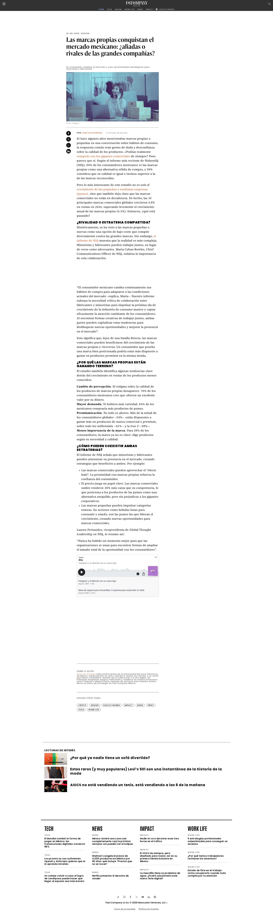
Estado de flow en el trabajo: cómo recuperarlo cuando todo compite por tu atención (207, 873)
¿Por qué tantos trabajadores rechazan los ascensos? (206, 857)
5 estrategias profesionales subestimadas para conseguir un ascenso (208, 841)
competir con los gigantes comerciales (103, 156)
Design (85, 33)
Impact (128, 705)
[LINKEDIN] (148, 897)
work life (197, 828)
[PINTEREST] (154, 897)
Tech (81, 709)
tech (48, 828)
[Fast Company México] (136, 3)
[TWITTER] (136, 897)
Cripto (82, 705)
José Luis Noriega (92, 132)
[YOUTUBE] (142, 897)
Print (151, 705)
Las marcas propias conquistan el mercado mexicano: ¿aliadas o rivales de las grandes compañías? (110, 46)
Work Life (93, 709)
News (140, 705)
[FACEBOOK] (130, 897)
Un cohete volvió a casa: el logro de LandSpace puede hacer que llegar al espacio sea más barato (64, 878)
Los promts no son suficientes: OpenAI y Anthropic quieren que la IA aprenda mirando (64, 861)
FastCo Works (111, 705)
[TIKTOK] (118, 897)
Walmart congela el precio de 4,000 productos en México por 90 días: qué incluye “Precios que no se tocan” (112, 860)
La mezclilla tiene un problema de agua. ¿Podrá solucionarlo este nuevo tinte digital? (160, 875)
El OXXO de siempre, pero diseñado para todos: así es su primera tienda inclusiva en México (158, 857)
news (97, 828)
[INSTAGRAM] (124, 897)
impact (147, 828)
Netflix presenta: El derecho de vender (110, 877)
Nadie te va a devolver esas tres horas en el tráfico (159, 840)
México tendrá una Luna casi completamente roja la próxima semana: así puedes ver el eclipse (112, 841)
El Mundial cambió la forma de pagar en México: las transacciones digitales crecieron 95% (64, 842)
